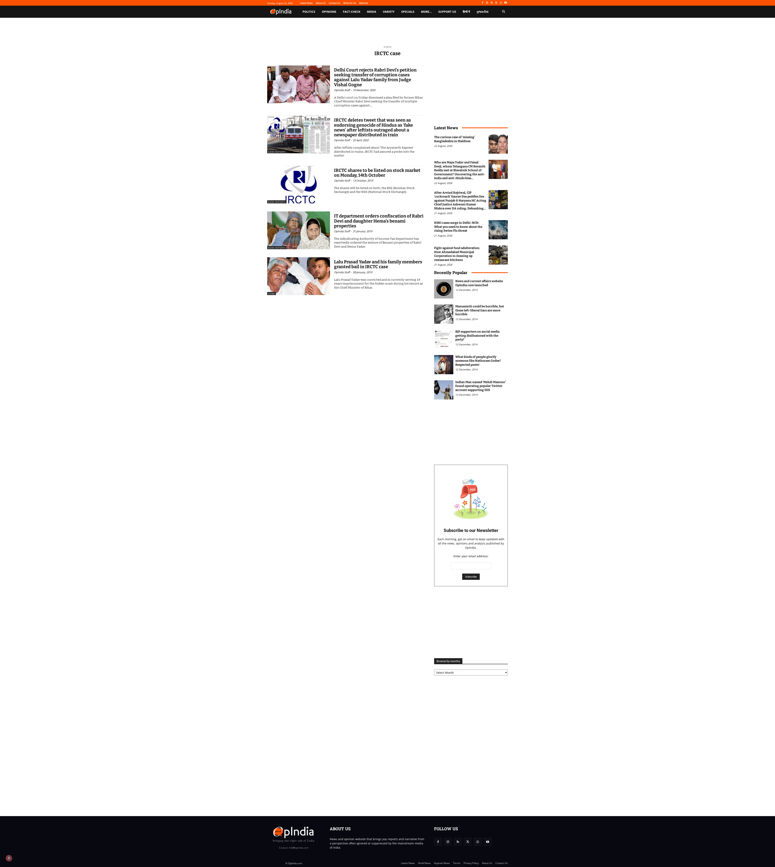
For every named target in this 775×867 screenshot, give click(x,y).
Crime (271, 293)
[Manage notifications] (9, 858)
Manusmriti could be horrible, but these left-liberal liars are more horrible (479, 310)
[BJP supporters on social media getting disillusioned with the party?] (443, 339)
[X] (496, 3)
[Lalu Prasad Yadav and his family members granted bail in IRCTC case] (298, 276)
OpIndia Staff (342, 90)
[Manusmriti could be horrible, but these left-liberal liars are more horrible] (443, 314)
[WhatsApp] (501, 3)
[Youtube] (505, 3)
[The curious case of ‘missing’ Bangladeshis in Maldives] (498, 144)
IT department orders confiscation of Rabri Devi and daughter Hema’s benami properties (378, 220)
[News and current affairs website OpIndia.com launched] (443, 288)
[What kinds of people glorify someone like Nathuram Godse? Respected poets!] (443, 364)
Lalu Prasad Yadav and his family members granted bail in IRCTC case (378, 264)
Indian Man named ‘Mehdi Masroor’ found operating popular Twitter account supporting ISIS (480, 386)
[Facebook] (482, 3)
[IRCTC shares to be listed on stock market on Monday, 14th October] (298, 185)
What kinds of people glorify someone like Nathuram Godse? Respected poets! (478, 361)
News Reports (276, 151)
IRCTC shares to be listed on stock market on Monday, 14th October (377, 173)
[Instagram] (487, 3)
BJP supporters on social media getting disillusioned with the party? (477, 335)
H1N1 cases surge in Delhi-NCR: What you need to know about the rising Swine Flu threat (458, 226)
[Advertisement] (471, 622)
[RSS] (491, 3)
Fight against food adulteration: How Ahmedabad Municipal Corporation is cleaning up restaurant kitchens (457, 254)
